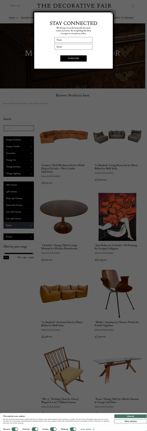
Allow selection (130, 421)
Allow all (130, 416)
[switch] (35, 429)
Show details (86, 429)
